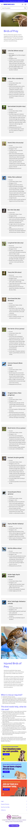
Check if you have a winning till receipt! (17, 1)
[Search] (25, 8)
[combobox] (14, 8)
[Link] (14, 752)
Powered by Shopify (18, 821)
